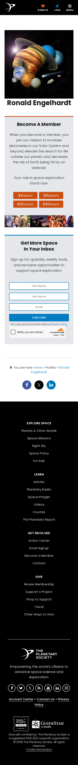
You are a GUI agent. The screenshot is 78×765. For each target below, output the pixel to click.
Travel (39, 607)
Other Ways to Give (39, 614)
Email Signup (39, 548)
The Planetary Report (39, 519)
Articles (39, 482)
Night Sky (39, 446)
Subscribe (39, 317)
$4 (25, 195)
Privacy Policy (59, 324)
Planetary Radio (39, 489)
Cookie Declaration (39, 749)
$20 (25, 204)
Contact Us (46, 699)
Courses (39, 512)
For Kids (39, 461)
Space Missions (39, 438)
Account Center (21, 699)
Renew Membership (39, 584)
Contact (39, 563)
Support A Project (39, 592)
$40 (51, 204)
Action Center (39, 540)
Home (38, 367)
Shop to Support (39, 599)
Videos (39, 504)
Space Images (39, 497)
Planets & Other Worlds (39, 431)
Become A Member (39, 556)
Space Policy (39, 453)
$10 (51, 195)
